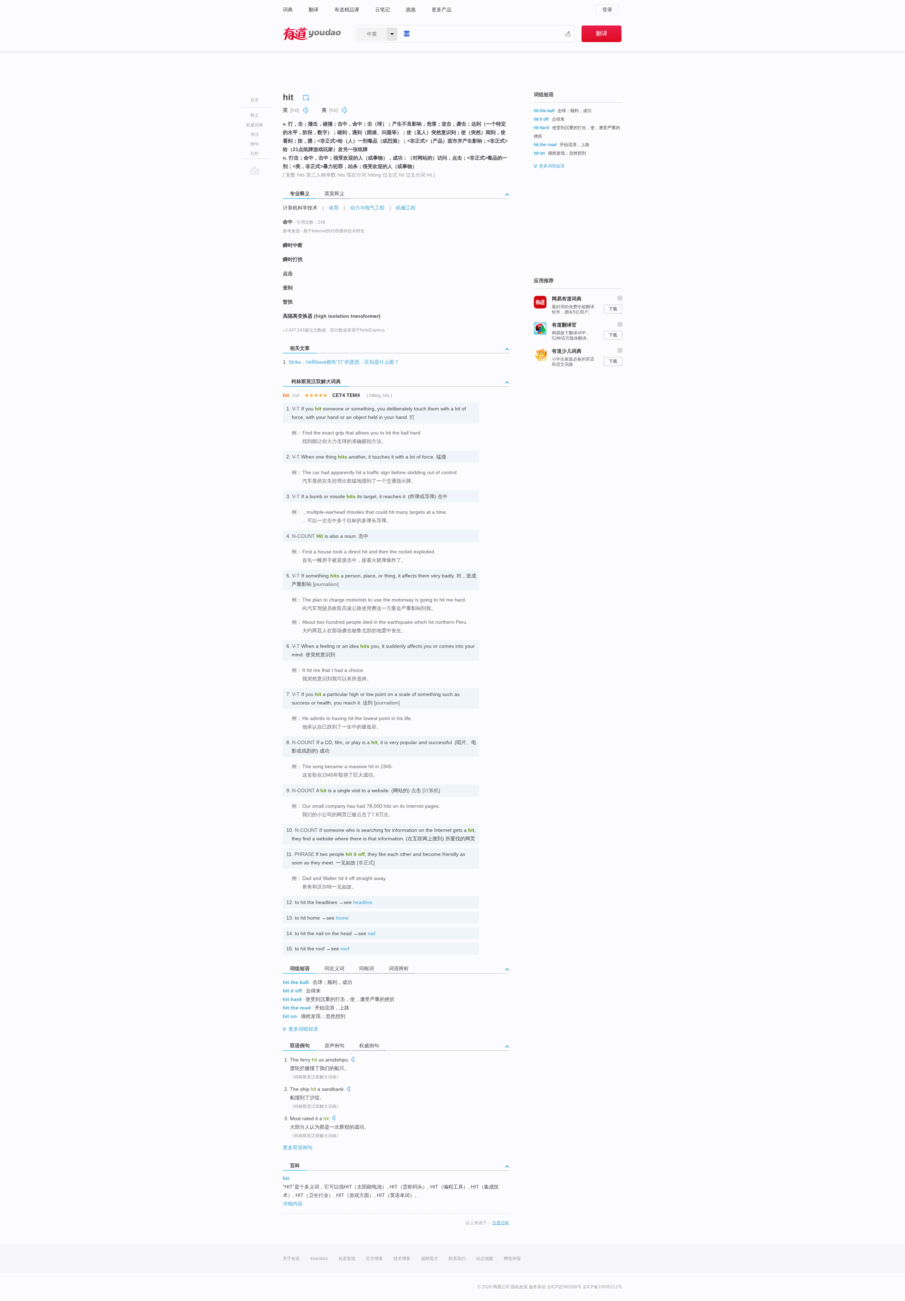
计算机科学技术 (300, 208)
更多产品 (441, 9)
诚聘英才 (429, 1258)
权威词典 (254, 124)
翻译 (314, 9)
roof (344, 948)
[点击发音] (352, 1060)
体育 (334, 208)
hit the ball (296, 982)
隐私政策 (519, 1286)
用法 (254, 134)
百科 (254, 153)
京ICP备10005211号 (602, 1286)
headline (362, 902)
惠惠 (411, 9)
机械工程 (406, 208)
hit (286, 1178)
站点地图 (484, 1258)
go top (254, 170)
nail (371, 933)
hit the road (297, 1008)
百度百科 (500, 1222)
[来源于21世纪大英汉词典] (399, 998)
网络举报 (512, 1258)
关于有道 (291, 1258)
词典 (288, 9)
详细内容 (293, 1204)
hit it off (292, 991)
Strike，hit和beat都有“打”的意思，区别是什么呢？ (343, 362)
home (342, 918)
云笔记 (382, 9)
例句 (254, 144)
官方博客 (374, 1258)
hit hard (292, 999)
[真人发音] (306, 110)
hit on (290, 1016)
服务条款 (537, 1286)
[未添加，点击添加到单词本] (307, 96)
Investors (319, 1258)
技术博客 (401, 1258)
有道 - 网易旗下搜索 (312, 33)
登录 (607, 9)
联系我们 (457, 1258)
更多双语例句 (298, 1147)
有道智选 (346, 1258)
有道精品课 (346, 9)
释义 (254, 115)
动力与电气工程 (367, 208)
